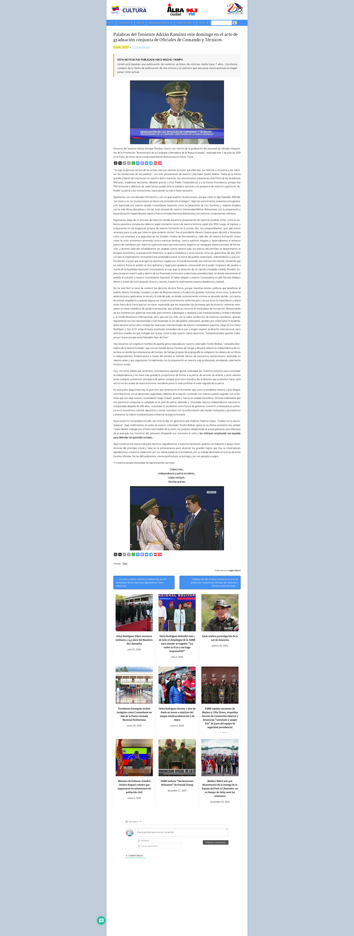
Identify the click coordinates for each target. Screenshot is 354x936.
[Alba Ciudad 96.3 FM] (177, 10)
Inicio (111, 22)
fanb (125, 563)
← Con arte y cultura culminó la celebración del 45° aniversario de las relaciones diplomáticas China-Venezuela (141, 582)
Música (140, 22)
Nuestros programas (159, 22)
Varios (203, 22)
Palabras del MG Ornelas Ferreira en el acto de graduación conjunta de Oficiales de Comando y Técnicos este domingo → (214, 582)
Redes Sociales (184, 22)
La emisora (124, 22)
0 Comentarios (141, 47)
